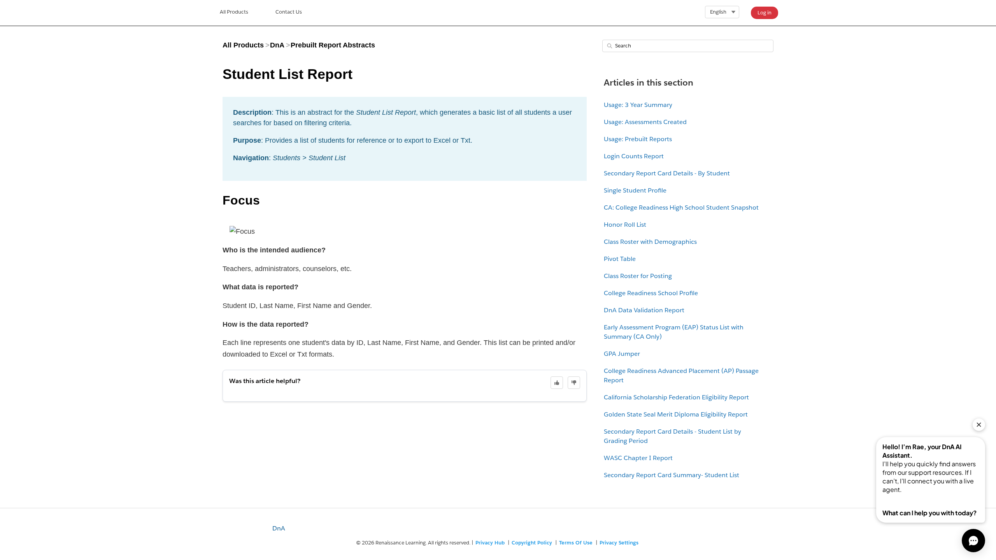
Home (234, 12)
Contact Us (288, 12)
